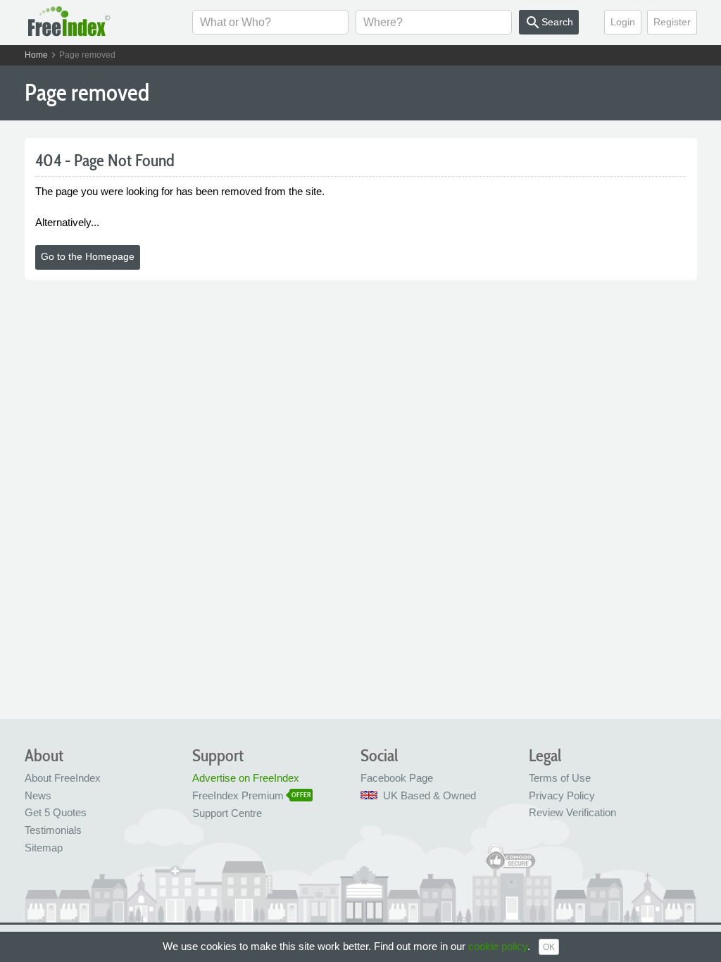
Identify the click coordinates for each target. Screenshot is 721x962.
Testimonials (53, 830)
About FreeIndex (63, 778)
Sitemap (44, 848)
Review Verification (572, 812)
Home (36, 55)
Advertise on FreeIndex (245, 778)
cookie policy (497, 946)
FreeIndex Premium (238, 795)
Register (672, 21)
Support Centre (227, 813)
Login (622, 21)
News (38, 795)
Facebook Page (396, 778)
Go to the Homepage (87, 256)
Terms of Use (560, 778)
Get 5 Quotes (56, 812)
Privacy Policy (562, 795)
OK (549, 947)
